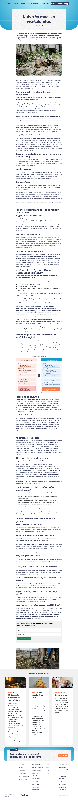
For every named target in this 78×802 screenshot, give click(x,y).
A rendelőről (22, 770)
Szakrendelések (36, 770)
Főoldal (16, 3)
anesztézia (49, 223)
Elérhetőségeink (23, 779)
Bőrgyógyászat (36, 778)
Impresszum (62, 784)
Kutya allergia (61, 695)
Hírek (47, 767)
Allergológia (35, 784)
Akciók (47, 773)
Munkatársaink (23, 773)
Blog (52, 3)
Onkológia (35, 781)
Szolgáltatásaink (33, 3)
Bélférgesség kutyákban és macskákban (14, 697)
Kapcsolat (45, 3)
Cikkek (10, 692)
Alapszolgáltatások (37, 767)
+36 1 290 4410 (63, 771)
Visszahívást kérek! (24, 639)
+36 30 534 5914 (63, 769)
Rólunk (23, 3)
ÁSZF (60, 781)
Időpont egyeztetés (24, 776)
